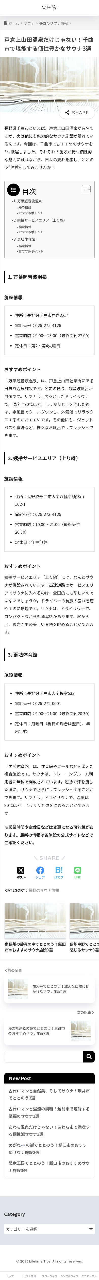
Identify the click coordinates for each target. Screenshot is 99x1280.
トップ (10, 1276)
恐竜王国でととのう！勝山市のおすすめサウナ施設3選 (49, 1166)
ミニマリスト (89, 1276)
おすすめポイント (31, 213)
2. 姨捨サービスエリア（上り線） (40, 220)
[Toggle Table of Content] (83, 189)
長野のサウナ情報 (44, 890)
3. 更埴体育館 (24, 239)
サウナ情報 (29, 1276)
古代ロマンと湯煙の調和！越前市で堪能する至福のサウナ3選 (49, 1112)
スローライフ (49, 1276)
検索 (89, 1056)
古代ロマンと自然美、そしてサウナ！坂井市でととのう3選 (49, 1094)
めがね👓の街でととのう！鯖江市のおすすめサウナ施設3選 (48, 1148)
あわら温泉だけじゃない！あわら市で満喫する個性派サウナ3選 (49, 1130)
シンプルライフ (69, 1276)
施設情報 (25, 207)
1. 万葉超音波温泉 (28, 200)
